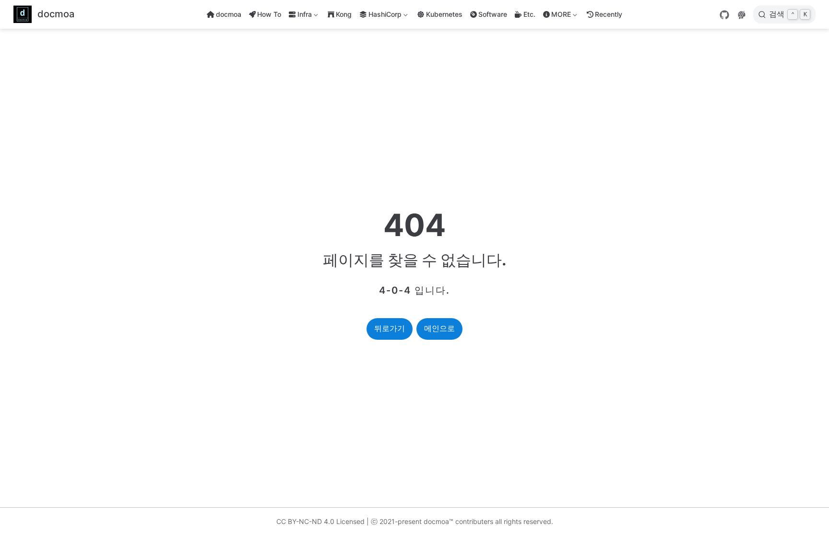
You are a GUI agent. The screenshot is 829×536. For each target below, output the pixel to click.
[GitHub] (724, 15)
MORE (556, 16)
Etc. (529, 14)
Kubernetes (444, 14)
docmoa (228, 14)
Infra (299, 16)
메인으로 (439, 328)
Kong (344, 14)
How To (269, 14)
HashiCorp (385, 16)
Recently (608, 14)
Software (492, 14)
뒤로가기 (389, 328)
